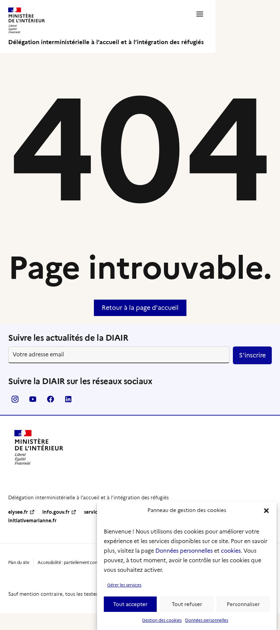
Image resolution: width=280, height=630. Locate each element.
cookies (231, 551)
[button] (266, 510)
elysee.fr (18, 512)
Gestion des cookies (162, 620)
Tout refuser (187, 604)
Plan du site (18, 562)
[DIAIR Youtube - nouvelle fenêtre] (33, 401)
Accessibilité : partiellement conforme (73, 562)
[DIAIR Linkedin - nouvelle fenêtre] (68, 401)
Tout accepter (130, 604)
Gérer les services (124, 585)
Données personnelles (184, 551)
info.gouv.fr (56, 512)
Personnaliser (243, 604)
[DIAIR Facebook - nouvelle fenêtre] (50, 401)
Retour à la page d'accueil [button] (140, 308)
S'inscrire (252, 355)
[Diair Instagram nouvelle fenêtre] (15, 401)
